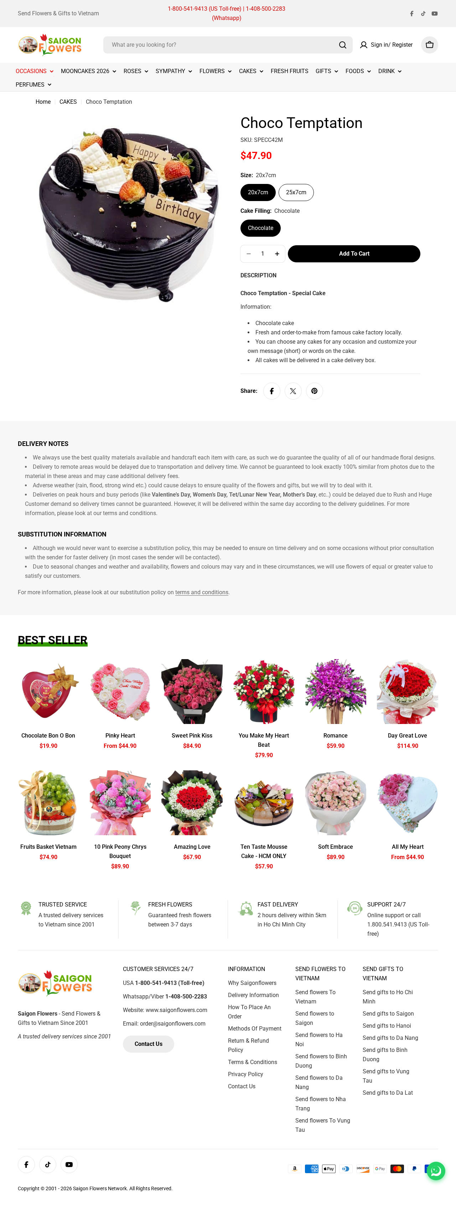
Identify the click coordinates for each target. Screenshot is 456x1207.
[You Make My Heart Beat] (264, 691)
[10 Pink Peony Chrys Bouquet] (120, 802)
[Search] (342, 45)
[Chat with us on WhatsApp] (436, 1171)
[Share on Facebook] (271, 391)
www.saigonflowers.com (176, 1010)
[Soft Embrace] (336, 802)
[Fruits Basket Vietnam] (48, 802)
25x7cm (296, 192)
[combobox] (228, 44)
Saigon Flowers (90, 1188)
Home (43, 101)
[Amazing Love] (192, 802)
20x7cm (258, 192)
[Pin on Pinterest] (314, 391)
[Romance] (336, 691)
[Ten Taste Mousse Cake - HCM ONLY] (264, 802)
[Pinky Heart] (120, 691)
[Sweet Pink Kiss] (192, 691)
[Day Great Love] (407, 691)
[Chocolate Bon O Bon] (48, 691)
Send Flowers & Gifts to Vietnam (58, 13)
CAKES (68, 101)
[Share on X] (293, 391)
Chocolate (260, 228)
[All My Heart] (407, 802)
